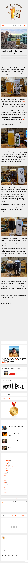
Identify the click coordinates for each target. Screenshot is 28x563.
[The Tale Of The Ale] (14, 22)
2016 (5, 478)
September (8, 460)
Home (3, 547)
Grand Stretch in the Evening (11, 466)
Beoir (17, 359)
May (7, 462)
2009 (5, 491)
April (7, 463)
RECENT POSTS (6, 422)
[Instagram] (17, 25)
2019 (5, 473)
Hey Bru (9, 447)
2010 (5, 489)
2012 (5, 485)
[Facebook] (22, 25)
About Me (16, 547)
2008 (5, 492)
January (7, 470)
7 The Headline (8, 121)
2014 (5, 482)
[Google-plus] (20, 25)
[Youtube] (15, 25)
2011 (5, 487)
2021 (5, 458)
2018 (5, 475)
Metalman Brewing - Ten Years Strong (16, 440)
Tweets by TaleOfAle (6, 398)
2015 (5, 480)
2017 (5, 477)
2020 (5, 472)
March (7, 465)
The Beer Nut (24, 101)
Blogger (16, 498)
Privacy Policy (4, 550)
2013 (5, 484)
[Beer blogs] (14, 417)
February (8, 468)
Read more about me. (6, 362)
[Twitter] (13, 25)
